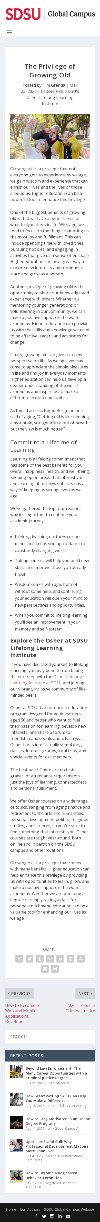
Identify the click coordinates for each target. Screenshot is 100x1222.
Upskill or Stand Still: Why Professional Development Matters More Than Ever (57, 1146)
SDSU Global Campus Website (69, 1209)
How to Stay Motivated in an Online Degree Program (58, 1121)
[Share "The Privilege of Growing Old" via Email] (45, 969)
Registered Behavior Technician (50, 1185)
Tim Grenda (54, 85)
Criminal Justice (59, 1083)
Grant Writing (76, 1106)
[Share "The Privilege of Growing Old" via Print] (55, 969)
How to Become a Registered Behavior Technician (51, 1175)
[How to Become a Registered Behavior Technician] (16, 1176)
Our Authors (30, 1209)
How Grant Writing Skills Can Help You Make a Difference (56, 1098)
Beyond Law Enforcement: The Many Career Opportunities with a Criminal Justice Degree (56, 1073)
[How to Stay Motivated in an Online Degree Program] (16, 1122)
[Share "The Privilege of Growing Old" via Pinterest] (50, 959)
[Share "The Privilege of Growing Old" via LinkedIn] (60, 959)
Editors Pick (52, 91)
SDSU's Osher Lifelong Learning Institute (52, 97)
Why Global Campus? (63, 1128)
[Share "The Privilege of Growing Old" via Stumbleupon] (81, 959)
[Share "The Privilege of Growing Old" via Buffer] (70, 959)
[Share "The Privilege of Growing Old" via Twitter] (29, 959)
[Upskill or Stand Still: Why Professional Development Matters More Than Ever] (16, 1145)
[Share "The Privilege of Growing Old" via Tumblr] (40, 959)
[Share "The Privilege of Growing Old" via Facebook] (19, 959)
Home (11, 1209)
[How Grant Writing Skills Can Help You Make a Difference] (16, 1099)
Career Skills (56, 1106)
